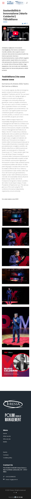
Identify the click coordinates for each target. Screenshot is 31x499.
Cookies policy (7, 458)
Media (5, 442)
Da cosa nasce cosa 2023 (10, 199)
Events (5, 452)
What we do (7, 436)
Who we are (6, 439)
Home (5, 433)
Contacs (6, 455)
